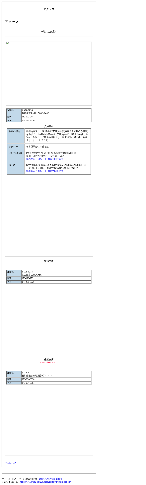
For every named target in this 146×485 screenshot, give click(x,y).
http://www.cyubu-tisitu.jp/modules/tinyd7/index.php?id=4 (46, 482)
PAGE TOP (10, 463)
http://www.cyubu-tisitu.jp (50, 479)
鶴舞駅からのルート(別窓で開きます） (46, 159)
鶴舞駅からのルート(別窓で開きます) (45, 171)
